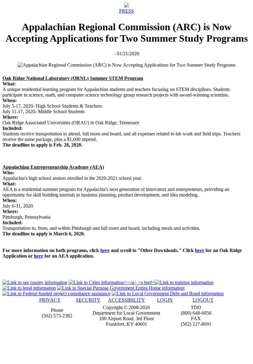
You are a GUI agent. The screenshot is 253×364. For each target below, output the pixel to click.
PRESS (126, 11)
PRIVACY (50, 300)
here (105, 250)
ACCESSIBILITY (126, 300)
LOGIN (165, 300)
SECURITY (88, 300)
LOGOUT (203, 300)
